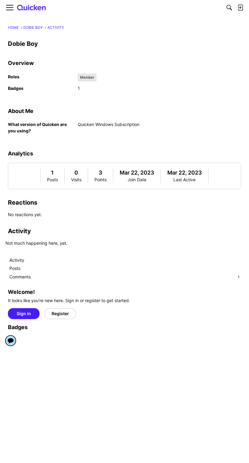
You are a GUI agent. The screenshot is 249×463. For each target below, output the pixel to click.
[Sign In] (240, 7)
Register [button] (60, 313)
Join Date (137, 179)
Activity (16, 260)
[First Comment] (10, 340)
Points (100, 179)
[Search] (229, 7)
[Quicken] (31, 8)
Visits (76, 179)
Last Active (184, 179)
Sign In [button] (24, 313)
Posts (52, 179)
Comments (124, 276)
